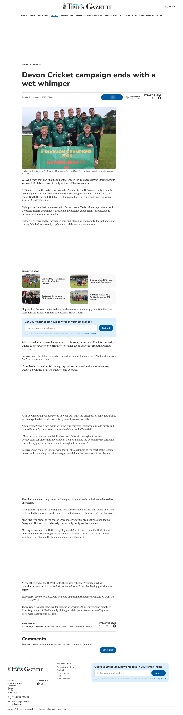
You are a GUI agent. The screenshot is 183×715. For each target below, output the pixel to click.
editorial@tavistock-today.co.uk (21, 703)
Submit (106, 328)
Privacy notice (90, 333)
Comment (108, 650)
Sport (25, 65)
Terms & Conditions (66, 667)
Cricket (37, 65)
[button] (10, 6)
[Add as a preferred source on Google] (133, 97)
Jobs (59, 675)
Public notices (63, 678)
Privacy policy (63, 673)
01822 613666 (22, 697)
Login (172, 7)
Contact (60, 670)
